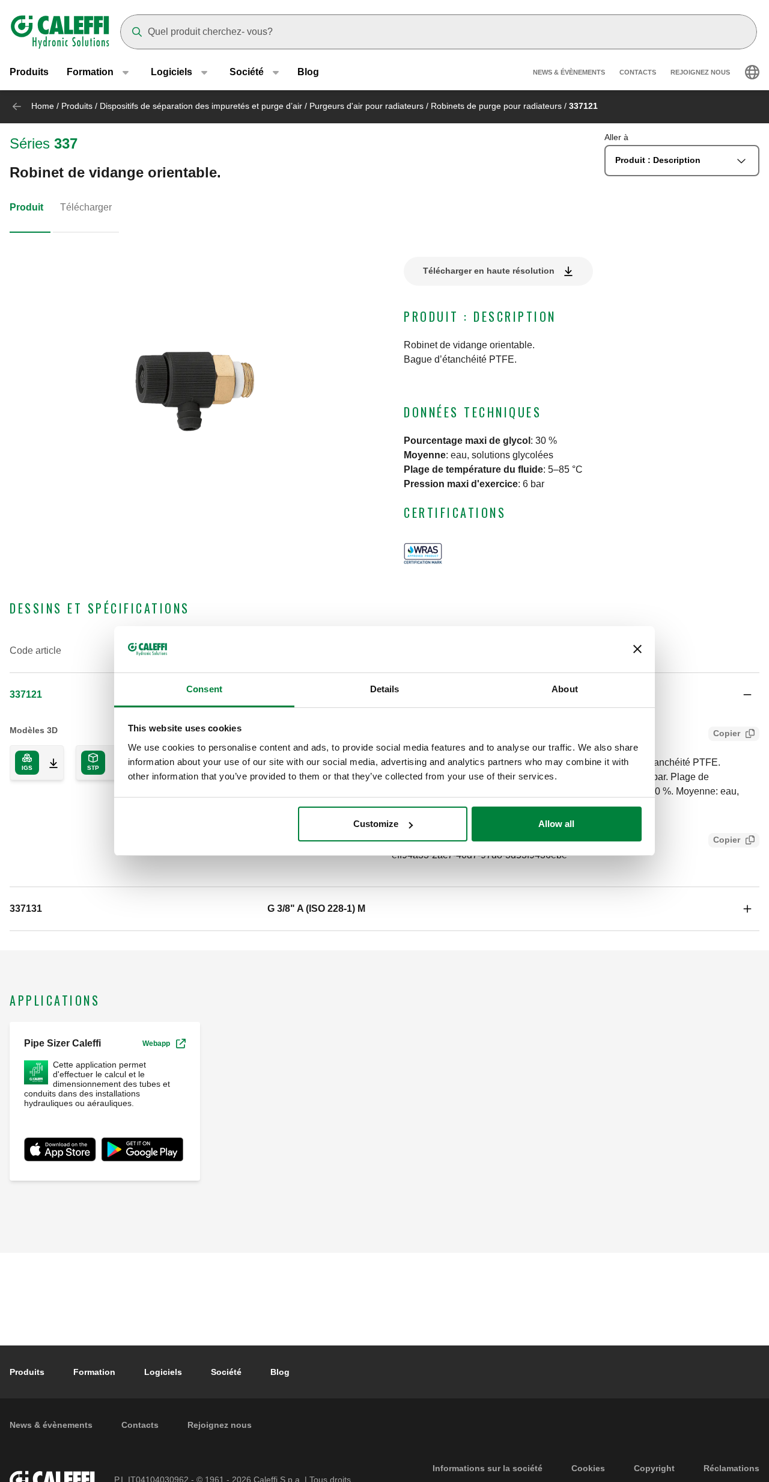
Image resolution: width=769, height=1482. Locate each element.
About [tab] (565, 689)
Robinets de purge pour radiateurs (496, 106)
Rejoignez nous (700, 72)
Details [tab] (385, 689)
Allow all (556, 824)
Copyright (654, 1468)
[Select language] (752, 72)
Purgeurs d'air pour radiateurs (366, 106)
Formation (94, 1372)
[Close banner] (637, 649)
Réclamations (731, 1468)
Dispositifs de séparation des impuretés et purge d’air (201, 106)
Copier (726, 733)
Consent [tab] (204, 689)
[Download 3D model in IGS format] (48, 762)
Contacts (637, 72)
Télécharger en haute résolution (489, 270)
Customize (375, 824)
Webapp (156, 1043)
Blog (308, 72)
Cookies (588, 1468)
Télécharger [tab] (86, 207)
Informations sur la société (488, 1468)
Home (42, 106)
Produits (29, 72)
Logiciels (163, 1372)
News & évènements (569, 72)
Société (226, 1372)
